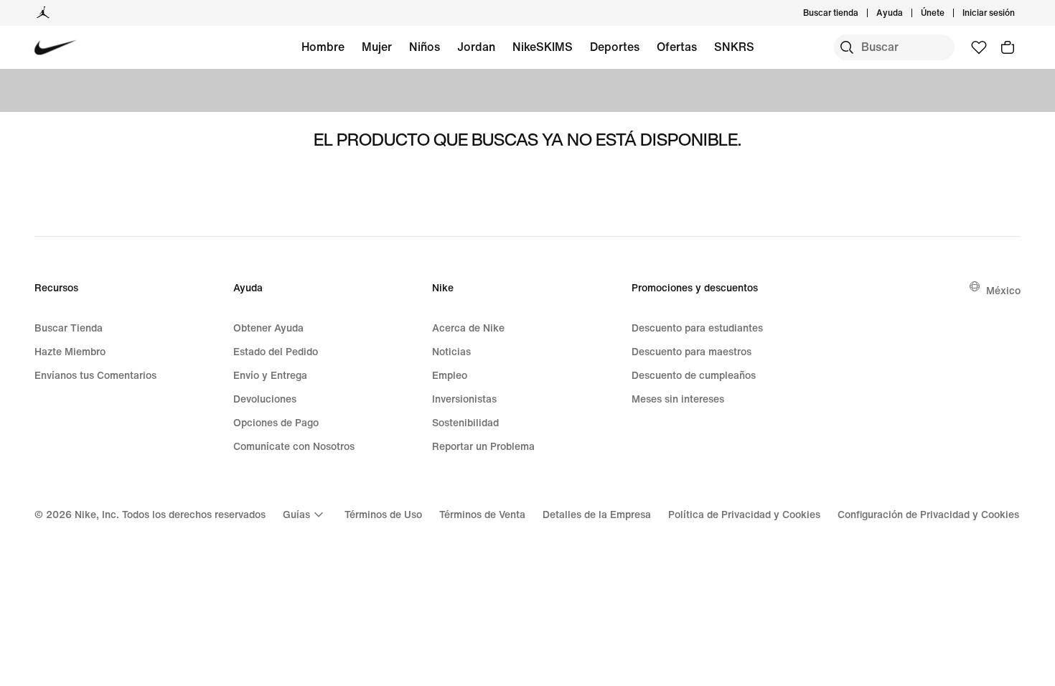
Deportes (614, 46)
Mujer (377, 46)
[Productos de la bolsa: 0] (1008, 47)
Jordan (476, 46)
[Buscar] (847, 47)
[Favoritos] (979, 47)
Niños (424, 46)
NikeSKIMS (542, 46)
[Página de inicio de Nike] (55, 48)
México (1003, 290)
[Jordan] (43, 13)
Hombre (322, 46)
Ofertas (677, 46)
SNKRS (734, 46)
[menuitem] (907, 13)
